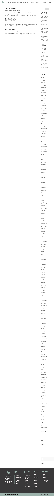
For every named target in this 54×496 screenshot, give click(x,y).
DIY (41, 396)
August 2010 (43, 382)
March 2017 (43, 256)
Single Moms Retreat (35, 480)
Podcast (33, 2)
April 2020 (43, 197)
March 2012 (43, 351)
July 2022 (43, 154)
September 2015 (44, 285)
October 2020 (43, 187)
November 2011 (44, 357)
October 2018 (43, 225)
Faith (42, 398)
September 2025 (44, 93)
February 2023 (43, 143)
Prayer (17, 475)
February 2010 (43, 392)
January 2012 (43, 354)
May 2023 (43, 138)
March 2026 (43, 84)
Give (50, 2)
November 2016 (44, 262)
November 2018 (44, 223)
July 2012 (42, 344)
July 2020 (43, 192)
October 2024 (43, 111)
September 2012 (44, 341)
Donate (26, 478)
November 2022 (44, 148)
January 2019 (43, 220)
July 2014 (42, 308)
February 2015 (43, 297)
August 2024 (43, 115)
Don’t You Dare (10, 29)
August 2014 (43, 307)
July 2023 (42, 134)
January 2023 (43, 144)
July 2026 (43, 77)
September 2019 (44, 208)
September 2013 (44, 325)
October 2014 (43, 303)
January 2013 (43, 334)
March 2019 (43, 216)
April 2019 (43, 215)
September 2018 (44, 226)
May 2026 (43, 80)
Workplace (43, 419)
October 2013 (43, 323)
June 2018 (43, 231)
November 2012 (44, 338)
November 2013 (44, 321)
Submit (43, 463)
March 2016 (43, 275)
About (13, 2)
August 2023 (43, 133)
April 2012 (43, 349)
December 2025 (44, 88)
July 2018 (42, 230)
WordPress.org (43, 428)
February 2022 (43, 162)
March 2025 (43, 103)
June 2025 (43, 98)
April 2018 (43, 234)
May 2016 (43, 272)
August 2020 (43, 190)
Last (45, 437)
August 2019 (43, 210)
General (42, 401)
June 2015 (43, 290)
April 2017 (43, 254)
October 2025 (43, 92)
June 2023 (43, 136)
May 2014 (43, 311)
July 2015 (42, 289)
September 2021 (44, 170)
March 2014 (43, 315)
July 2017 (42, 249)
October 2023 (43, 131)
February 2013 (43, 333)
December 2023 (44, 128)
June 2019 (43, 213)
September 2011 (44, 361)
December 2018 (44, 221)
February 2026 (43, 85)
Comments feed (44, 427)
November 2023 (44, 129)
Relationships (43, 413)
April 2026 (43, 82)
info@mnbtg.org (8, 482)
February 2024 (43, 125)
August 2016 (43, 267)
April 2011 (43, 369)
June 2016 (43, 271)
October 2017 (43, 244)
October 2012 (43, 339)
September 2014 (44, 305)
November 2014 (44, 302)
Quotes (42, 411)
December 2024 (44, 108)
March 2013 (43, 331)
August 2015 (43, 287)
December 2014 (44, 300)
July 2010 (42, 384)
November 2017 (44, 243)
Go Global (45, 482)
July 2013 (42, 328)
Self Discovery (43, 414)
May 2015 (43, 292)
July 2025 (42, 97)
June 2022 (43, 156)
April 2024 (43, 121)
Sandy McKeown (9, 31)
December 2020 (44, 184)
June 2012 (43, 346)
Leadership (43, 406)
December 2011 (44, 356)
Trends (19, 31)
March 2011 (43, 371)
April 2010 (43, 389)
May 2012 (43, 348)
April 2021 (43, 179)
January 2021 (43, 182)
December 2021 (44, 166)
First (42, 437)
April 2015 (43, 293)
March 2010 (43, 390)
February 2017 (43, 257)
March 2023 (43, 141)
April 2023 (43, 139)
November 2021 (44, 167)
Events (37, 2)
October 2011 (43, 359)
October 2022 (43, 149)
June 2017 (43, 251)
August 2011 (43, 362)
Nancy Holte (8, 20)
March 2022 (43, 161)
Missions (44, 2)
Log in (42, 424)
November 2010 (44, 377)
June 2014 (43, 310)
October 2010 (43, 379)
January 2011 (43, 374)
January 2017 (43, 259)
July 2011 (42, 364)
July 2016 (42, 269)
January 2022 (43, 164)
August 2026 (43, 75)
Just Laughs (18, 20)
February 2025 (43, 105)
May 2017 (43, 252)
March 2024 (43, 123)
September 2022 (44, 151)
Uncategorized (43, 418)
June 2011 (43, 366)
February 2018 (43, 238)
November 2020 (44, 185)
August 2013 (43, 326)
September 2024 (44, 113)
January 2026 (43, 87)
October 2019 (43, 207)
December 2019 (44, 203)
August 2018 (43, 228)
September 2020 (44, 189)
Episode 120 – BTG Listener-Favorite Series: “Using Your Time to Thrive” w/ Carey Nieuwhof (44, 22)
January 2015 (43, 298)
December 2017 (44, 241)
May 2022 (43, 157)
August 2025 (43, 95)
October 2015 (43, 284)
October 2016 (43, 264)
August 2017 (43, 248)
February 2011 (43, 372)
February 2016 (43, 277)
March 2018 (43, 236)
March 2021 (43, 180)
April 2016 (43, 274)
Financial (42, 400)
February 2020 (43, 200)
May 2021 (43, 177)
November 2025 (44, 90)
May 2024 (43, 120)
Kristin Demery (8, 10)
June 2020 (43, 193)
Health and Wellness (44, 403)
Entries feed (43, 425)
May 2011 (43, 367)
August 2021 (43, 172)
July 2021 (42, 174)
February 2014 (43, 316)
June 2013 (43, 330)
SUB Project (27, 486)
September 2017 (44, 246)
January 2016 (43, 279)
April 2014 (43, 313)
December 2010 (44, 375)
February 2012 (43, 352)
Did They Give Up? (11, 19)
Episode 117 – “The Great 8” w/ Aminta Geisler (44, 40)
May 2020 (43, 195)
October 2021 (43, 169)
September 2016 (44, 266)
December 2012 (44, 336)
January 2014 (43, 318)
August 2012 (43, 343)
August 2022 (43, 152)
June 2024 (43, 118)
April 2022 (43, 159)
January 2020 (43, 202)
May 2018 (43, 233)
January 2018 (43, 239)
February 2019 (43, 218)
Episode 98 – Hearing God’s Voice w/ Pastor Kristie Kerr (44, 49)
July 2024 (43, 116)
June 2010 (43, 385)
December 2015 (44, 280)
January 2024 (43, 126)
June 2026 (43, 79)
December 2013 (44, 320)
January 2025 (43, 107)
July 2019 (42, 211)
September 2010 (44, 380)
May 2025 (43, 100)
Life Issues (18, 10)
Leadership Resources (22, 2)
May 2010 (43, 387)
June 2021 (43, 175)
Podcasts (18, 480)
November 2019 (44, 205)
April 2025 (43, 102)
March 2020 (43, 198)
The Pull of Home (10, 8)
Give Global (45, 480)
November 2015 (44, 282)
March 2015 (43, 295)
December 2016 (44, 261)
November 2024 (44, 110)
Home (9, 2)
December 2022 (44, 146)
